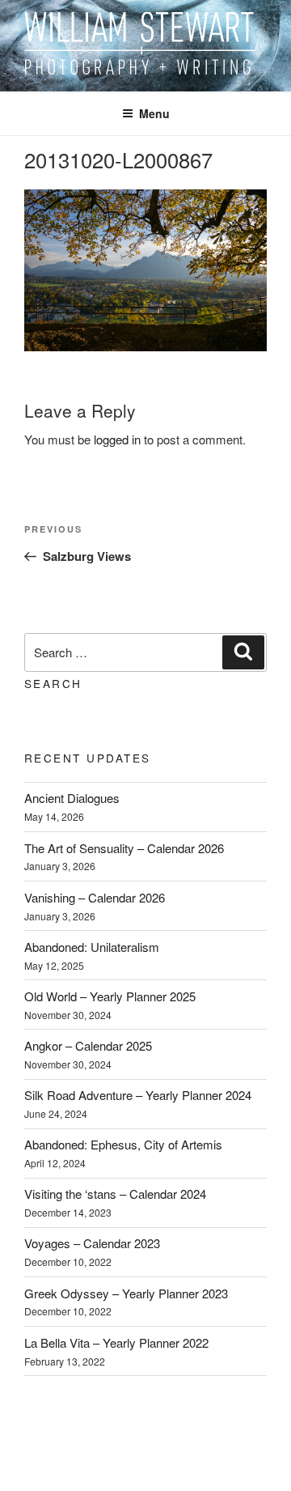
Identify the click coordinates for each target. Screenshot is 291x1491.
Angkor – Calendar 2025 (88, 1045)
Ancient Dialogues (72, 797)
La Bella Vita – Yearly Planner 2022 (116, 1342)
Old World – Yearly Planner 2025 (110, 996)
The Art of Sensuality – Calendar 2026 (124, 847)
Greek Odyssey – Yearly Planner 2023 (126, 1293)
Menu (154, 113)
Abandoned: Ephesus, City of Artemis (123, 1144)
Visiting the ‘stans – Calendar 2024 (115, 1193)
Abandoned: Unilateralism (91, 946)
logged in (117, 439)
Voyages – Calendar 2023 (92, 1242)
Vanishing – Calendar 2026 (94, 897)
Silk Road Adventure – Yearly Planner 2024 (137, 1094)
